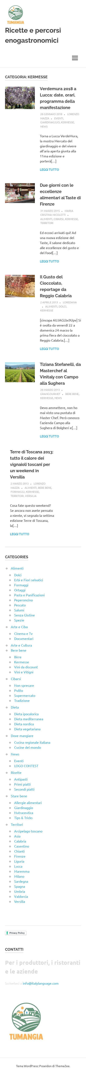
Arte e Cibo (19, 627)
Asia (17, 836)
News (44, 126)
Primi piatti (22, 784)
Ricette (16, 772)
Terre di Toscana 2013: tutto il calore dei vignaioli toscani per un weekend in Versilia (31, 464)
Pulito (18, 690)
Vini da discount (26, 667)
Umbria (19, 891)
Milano (19, 876)
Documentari (23, 638)
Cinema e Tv (23, 633)
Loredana (70, 302)
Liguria (19, 861)
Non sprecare (24, 685)
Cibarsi (59, 219)
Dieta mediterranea (28, 719)
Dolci (62, 306)
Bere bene (72, 394)
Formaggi (18, 491)
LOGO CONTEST (26, 766)
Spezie (19, 620)
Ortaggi (19, 590)
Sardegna (21, 881)
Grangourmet (50, 394)
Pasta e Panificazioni (29, 595)
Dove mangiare (22, 735)
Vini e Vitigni (23, 672)
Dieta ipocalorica (26, 714)
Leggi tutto (49, 169)
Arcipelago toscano (28, 831)
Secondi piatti (24, 789)
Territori (46, 223)
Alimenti (46, 219)
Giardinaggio (50, 122)
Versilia (31, 496)
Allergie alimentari (28, 802)
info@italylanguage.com (41, 983)
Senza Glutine (24, 615)
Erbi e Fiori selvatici (28, 580)
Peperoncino (23, 600)
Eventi (58, 118)
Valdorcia (21, 896)
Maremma (21, 871)
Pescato (20, 605)
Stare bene (19, 796)
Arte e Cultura (21, 645)
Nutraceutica (23, 812)
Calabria (20, 841)
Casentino (21, 846)
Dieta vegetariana (27, 729)
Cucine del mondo (27, 747)
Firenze (19, 856)
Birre (18, 657)
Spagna (19, 886)
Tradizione (22, 700)
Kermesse (67, 122)
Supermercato (24, 695)
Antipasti (21, 779)
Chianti (19, 851)
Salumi (19, 610)
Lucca (18, 866)
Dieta (15, 707)
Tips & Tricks (23, 817)
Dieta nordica (24, 724)
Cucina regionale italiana (32, 742)
